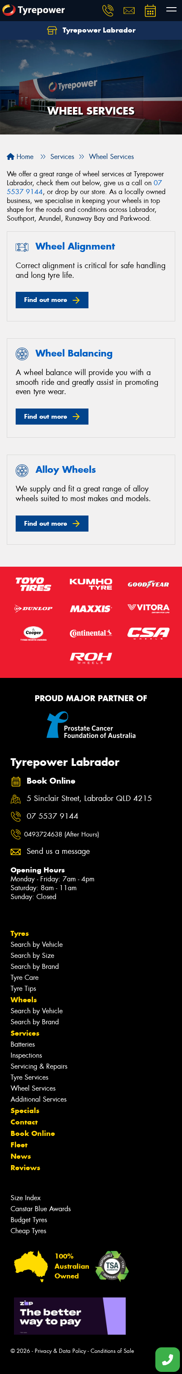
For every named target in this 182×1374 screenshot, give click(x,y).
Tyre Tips (23, 988)
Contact (24, 1122)
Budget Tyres (29, 1219)
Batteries (23, 1044)
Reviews (25, 1167)
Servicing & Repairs (39, 1066)
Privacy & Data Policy (60, 1351)
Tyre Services (29, 1077)
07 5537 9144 (52, 816)
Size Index (26, 1197)
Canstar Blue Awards (41, 1208)
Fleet (19, 1144)
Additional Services (38, 1099)
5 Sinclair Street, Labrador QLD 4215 (89, 799)
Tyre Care (25, 977)
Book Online (33, 1133)
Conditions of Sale (112, 1351)
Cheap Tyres (28, 1230)
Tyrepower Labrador (98, 30)
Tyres (20, 933)
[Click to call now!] (107, 10)
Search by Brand (35, 966)
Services (25, 1033)
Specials (25, 1110)
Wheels (24, 999)
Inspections (26, 1055)
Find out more (45, 300)
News (21, 1156)
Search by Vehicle (37, 944)
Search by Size (32, 955)
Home (23, 156)
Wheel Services (33, 1088)
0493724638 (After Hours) (61, 834)
